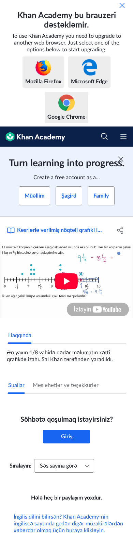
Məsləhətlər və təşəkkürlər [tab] (66, 385)
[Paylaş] (120, 230)
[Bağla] (122, 5)
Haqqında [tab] (19, 335)
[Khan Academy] (32, 137)
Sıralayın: (20, 466)
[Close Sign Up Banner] (121, 159)
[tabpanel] (66, 353)
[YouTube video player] (66, 281)
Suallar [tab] (16, 385)
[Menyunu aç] (123, 137)
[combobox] (64, 466)
